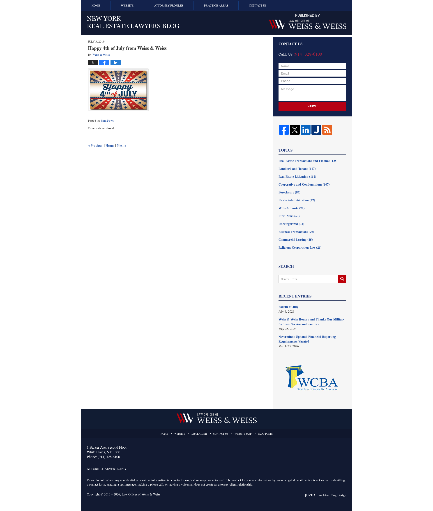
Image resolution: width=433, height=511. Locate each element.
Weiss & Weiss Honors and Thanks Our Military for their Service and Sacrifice (312, 321)
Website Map (243, 433)
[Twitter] (294, 130)
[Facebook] (284, 130)
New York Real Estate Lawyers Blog (133, 22)
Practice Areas (216, 5)
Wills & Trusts (292, 208)
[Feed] (327, 130)
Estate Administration (297, 200)
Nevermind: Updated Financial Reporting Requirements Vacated (307, 339)
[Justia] (316, 130)
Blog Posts (265, 433)
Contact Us (258, 5)
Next (121, 145)
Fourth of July (288, 306)
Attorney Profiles (168, 5)
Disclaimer (199, 433)
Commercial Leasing (296, 239)
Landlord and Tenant (297, 168)
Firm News (107, 120)
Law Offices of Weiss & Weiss (141, 494)
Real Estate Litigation (297, 176)
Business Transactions (296, 231)
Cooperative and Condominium (304, 184)
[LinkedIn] (305, 130)
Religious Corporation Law (300, 247)
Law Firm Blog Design (325, 495)
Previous (95, 145)
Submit (312, 106)
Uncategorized (291, 223)
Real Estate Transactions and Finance (308, 160)
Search (342, 279)
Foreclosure (289, 192)
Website (127, 5)
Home (96, 5)
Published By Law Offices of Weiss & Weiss (307, 21)
